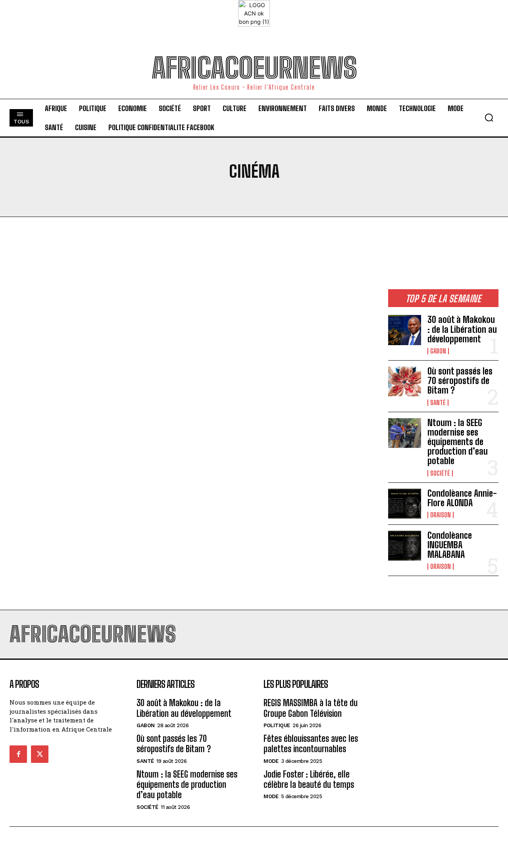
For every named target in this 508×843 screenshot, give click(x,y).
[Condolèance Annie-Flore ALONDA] (404, 503)
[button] (488, 117)
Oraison (440, 515)
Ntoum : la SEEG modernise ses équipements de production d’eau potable (457, 442)
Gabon (438, 351)
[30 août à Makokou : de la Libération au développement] (404, 330)
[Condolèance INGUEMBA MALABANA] (404, 546)
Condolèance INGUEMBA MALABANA (449, 545)
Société (440, 473)
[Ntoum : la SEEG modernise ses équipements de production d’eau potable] (404, 433)
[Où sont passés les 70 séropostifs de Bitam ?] (404, 381)
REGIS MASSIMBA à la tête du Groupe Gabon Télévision (311, 707)
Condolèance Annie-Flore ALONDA (462, 498)
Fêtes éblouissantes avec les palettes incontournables (311, 743)
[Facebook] (18, 754)
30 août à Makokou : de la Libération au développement (462, 329)
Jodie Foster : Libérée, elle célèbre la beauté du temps (309, 779)
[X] (39, 754)
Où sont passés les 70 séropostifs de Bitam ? (460, 381)
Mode (271, 761)
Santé (438, 402)
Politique (277, 725)
